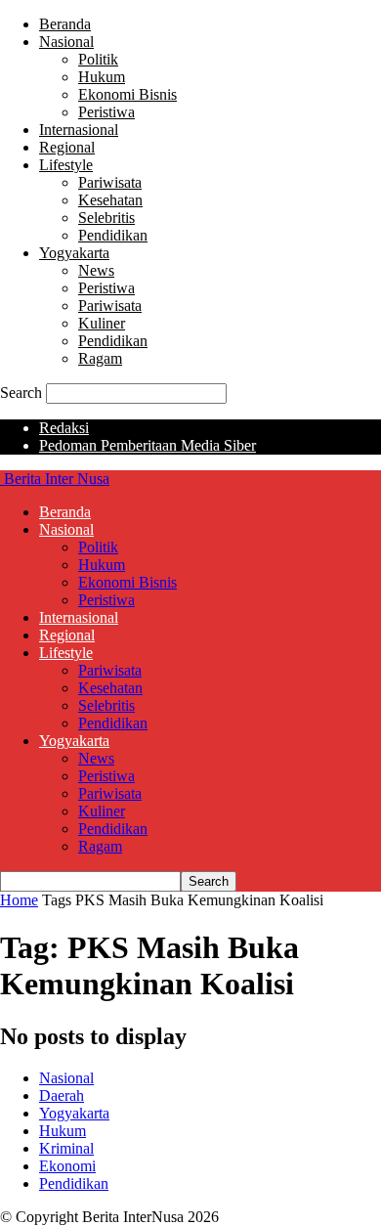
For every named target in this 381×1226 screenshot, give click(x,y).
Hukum (101, 76)
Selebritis (106, 217)
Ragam (100, 358)
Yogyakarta (74, 252)
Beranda (65, 24)
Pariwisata (110, 182)
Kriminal (66, 1148)
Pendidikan (113, 235)
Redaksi (64, 427)
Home (19, 900)
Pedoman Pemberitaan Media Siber (147, 445)
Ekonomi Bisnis (127, 94)
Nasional (66, 41)
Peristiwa (106, 112)
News (96, 270)
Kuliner (101, 323)
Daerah (61, 1095)
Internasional (78, 129)
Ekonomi (67, 1166)
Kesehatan (110, 200)
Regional (67, 147)
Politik (98, 59)
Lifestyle (66, 164)
